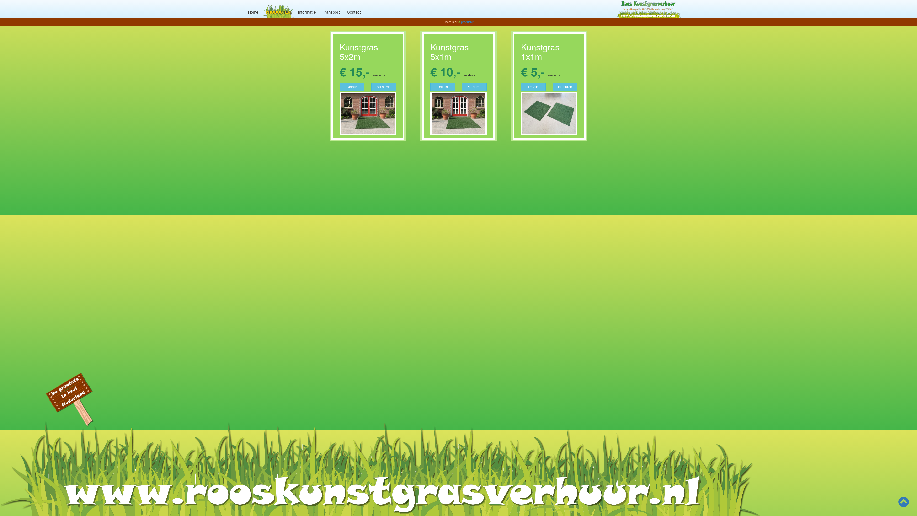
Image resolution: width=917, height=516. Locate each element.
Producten (278, 12)
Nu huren (384, 86)
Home (253, 12)
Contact (354, 12)
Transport (331, 12)
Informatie (307, 12)
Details (352, 86)
